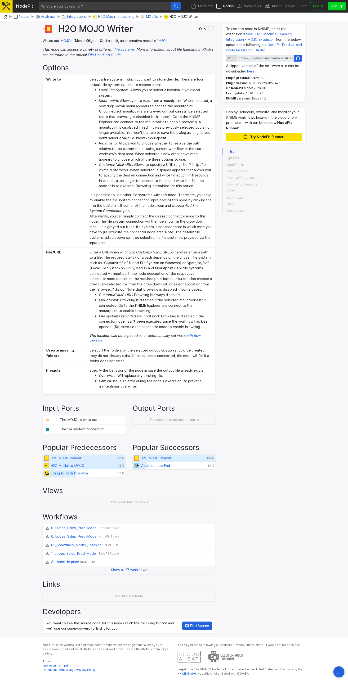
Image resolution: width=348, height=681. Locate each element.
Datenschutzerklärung (58, 670)
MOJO (65, 40)
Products (205, 6)
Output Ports (237, 171)
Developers (235, 210)
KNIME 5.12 (294, 6)
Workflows (252, 6)
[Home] (5, 17)
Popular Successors (242, 184)
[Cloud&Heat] (189, 656)
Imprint (66, 665)
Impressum (50, 665)
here (250, 71)
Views (231, 191)
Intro (231, 151)
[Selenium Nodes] (225, 656)
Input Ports (235, 165)
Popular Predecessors (243, 178)
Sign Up (337, 6)
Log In (318, 6)
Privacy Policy (86, 670)
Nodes (228, 6)
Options (233, 158)
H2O (162, 40)
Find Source (199, 625)
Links (230, 204)
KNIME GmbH (187, 673)
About (277, 6)
